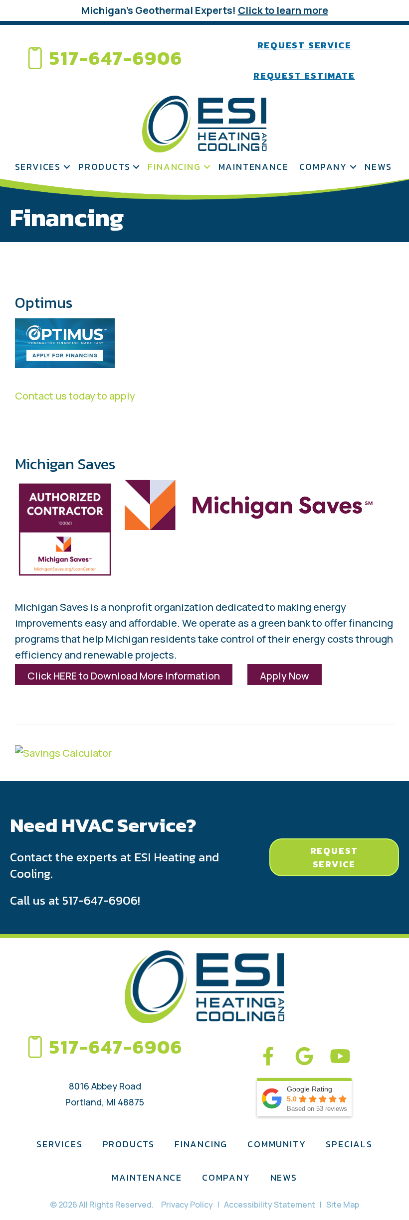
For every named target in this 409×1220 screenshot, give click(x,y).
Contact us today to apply (75, 396)
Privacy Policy (187, 1204)
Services (38, 166)
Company (323, 166)
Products (104, 166)
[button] (67, 166)
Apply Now (284, 675)
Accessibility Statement (269, 1204)
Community (276, 1144)
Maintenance (253, 166)
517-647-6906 (116, 58)
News (378, 166)
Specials (349, 1144)
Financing (174, 166)
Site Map (342, 1204)
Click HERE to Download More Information (123, 675)
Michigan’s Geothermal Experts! (204, 10)
